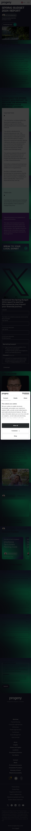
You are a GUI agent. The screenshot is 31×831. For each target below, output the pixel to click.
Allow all (15, 425)
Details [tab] (15, 398)
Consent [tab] (5, 398)
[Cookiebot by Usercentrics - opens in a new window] (22, 394)
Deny (15, 436)
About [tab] (25, 398)
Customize (15, 430)
